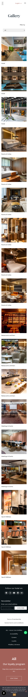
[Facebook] (6, 593)
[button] (14, 48)
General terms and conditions (14, 623)
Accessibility (14, 634)
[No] (26, 691)
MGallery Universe (14, 645)
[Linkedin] (18, 593)
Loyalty (14, 641)
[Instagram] (10, 593)
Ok (14, 694)
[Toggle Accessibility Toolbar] (4, 693)
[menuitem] (18, 3)
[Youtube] (14, 593)
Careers (14, 637)
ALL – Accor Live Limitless (14, 630)
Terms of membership (14, 619)
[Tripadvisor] (21, 593)
